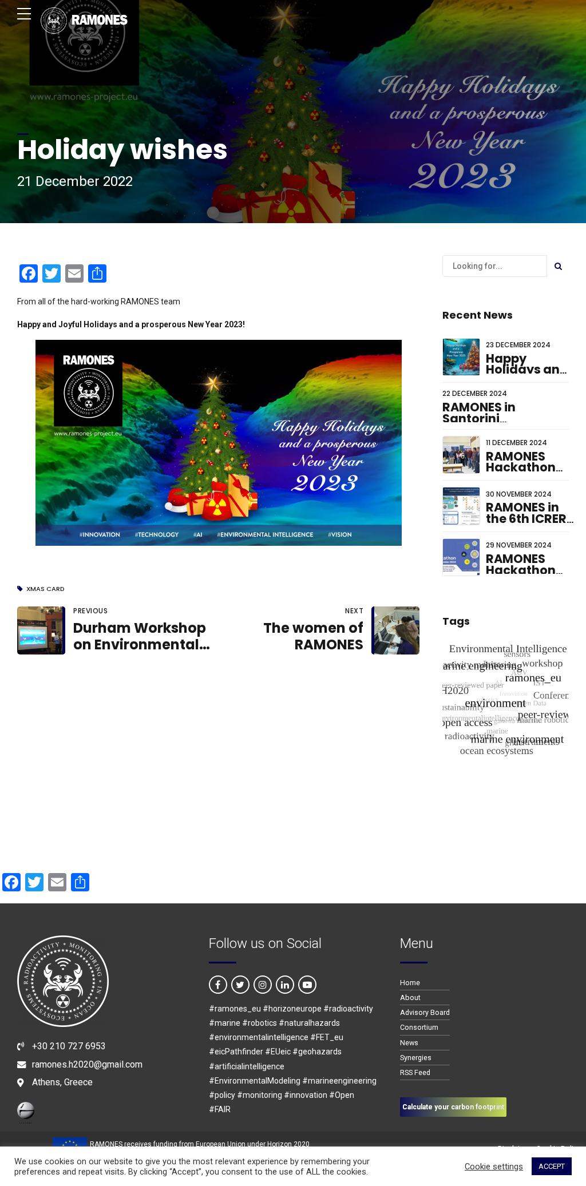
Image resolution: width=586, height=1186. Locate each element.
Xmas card (45, 589)
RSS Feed (415, 1072)
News (409, 1042)
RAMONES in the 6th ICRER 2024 (526, 518)
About (410, 997)
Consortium (419, 1027)
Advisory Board (425, 1012)
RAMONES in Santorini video (479, 418)
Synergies (415, 1057)
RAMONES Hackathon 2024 (521, 569)
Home (410, 982)
